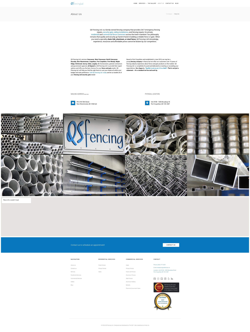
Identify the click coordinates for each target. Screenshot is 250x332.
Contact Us (170, 3)
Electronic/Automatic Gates (133, 288)
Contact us (171, 245)
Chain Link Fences (130, 271)
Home (135, 3)
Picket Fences (102, 265)
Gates (99, 271)
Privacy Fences (102, 268)
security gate (108, 32)
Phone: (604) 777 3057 (160, 264)
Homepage (169, 14)
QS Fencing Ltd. (109, 325)
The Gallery (152, 3)
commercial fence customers (114, 34)
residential (95, 34)
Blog (176, 3)
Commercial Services (76, 278)
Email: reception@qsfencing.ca (162, 267)
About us (73, 265)
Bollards (128, 285)
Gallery (72, 281)
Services (142, 3)
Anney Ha (146, 325)
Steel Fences (129, 278)
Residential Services (76, 275)
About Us (161, 3)
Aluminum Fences (131, 275)
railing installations (121, 32)
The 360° (131, 325)
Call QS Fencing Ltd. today (98, 72)
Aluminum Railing (130, 281)
